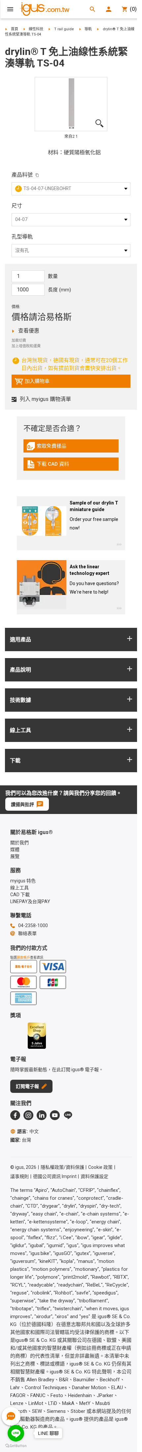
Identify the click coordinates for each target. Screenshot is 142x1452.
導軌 (88, 29)
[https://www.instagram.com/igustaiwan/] (28, 1115)
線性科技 (36, 29)
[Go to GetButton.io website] (15, 1445)
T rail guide (64, 29)
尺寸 (17, 206)
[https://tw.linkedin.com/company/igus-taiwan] (42, 1115)
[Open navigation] (10, 9)
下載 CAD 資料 (52, 465)
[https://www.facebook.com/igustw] (15, 1115)
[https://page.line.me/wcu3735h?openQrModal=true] (68, 1115)
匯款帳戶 (23, 957)
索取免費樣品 (53, 447)
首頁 (14, 29)
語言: (28, 1131)
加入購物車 (32, 382)
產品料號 (22, 175)
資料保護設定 (94, 1176)
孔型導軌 (22, 237)
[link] (71, 448)
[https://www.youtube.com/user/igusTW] (55, 1115)
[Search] (92, 9)
